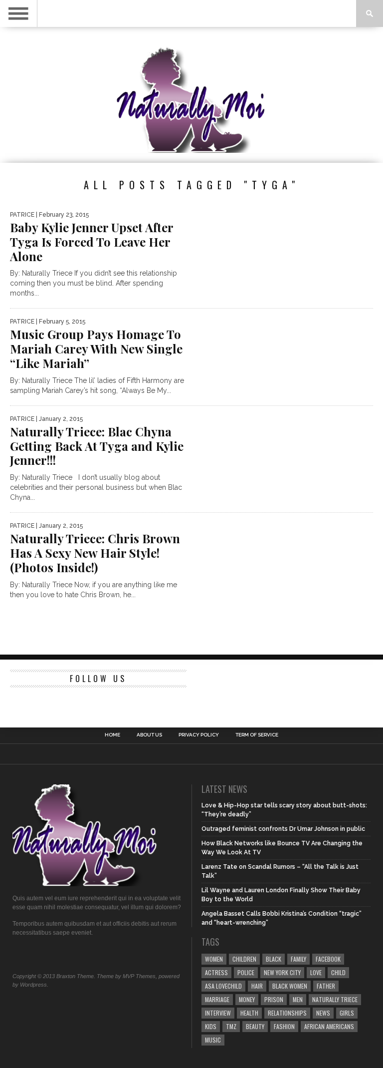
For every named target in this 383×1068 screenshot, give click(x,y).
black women (289, 986)
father (326, 986)
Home (112, 734)
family (298, 959)
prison (273, 999)
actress (216, 972)
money (247, 999)
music (213, 1040)
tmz (231, 1026)
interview (218, 1013)
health (249, 1013)
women (214, 959)
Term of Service (256, 734)
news (323, 1013)
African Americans (329, 1026)
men (298, 999)
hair (257, 986)
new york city (282, 972)
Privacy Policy (199, 734)
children (244, 959)
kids (210, 1026)
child (338, 972)
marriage (217, 999)
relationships (287, 1013)
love (316, 972)
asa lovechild (223, 986)
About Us (149, 734)
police (245, 972)
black (273, 959)
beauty (255, 1026)
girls (347, 1013)
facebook (328, 959)
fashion (284, 1026)
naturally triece (335, 999)
